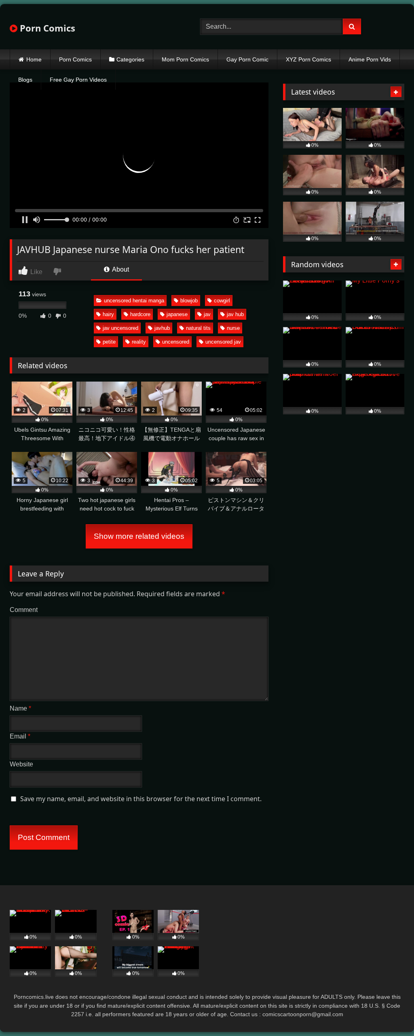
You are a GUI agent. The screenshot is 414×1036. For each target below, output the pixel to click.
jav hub (235, 314)
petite (109, 342)
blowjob (189, 301)
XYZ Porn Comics (308, 59)
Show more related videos (139, 536)
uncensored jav (223, 342)
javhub (162, 328)
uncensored (175, 342)
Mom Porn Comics (185, 59)
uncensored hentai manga (134, 301)
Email (20, 736)
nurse (233, 328)
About (120, 269)
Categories (130, 59)
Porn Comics (46, 28)
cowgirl (222, 301)
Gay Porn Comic (247, 59)
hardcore (140, 314)
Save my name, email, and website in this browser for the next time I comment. (141, 798)
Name (20, 708)
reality (139, 342)
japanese (177, 314)
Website (21, 764)
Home (34, 59)
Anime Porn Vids (370, 59)
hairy (108, 314)
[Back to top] (389, 1012)
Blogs (25, 79)
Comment (24, 609)
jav (207, 314)
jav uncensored (120, 328)
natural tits (198, 328)
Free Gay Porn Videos (78, 79)
